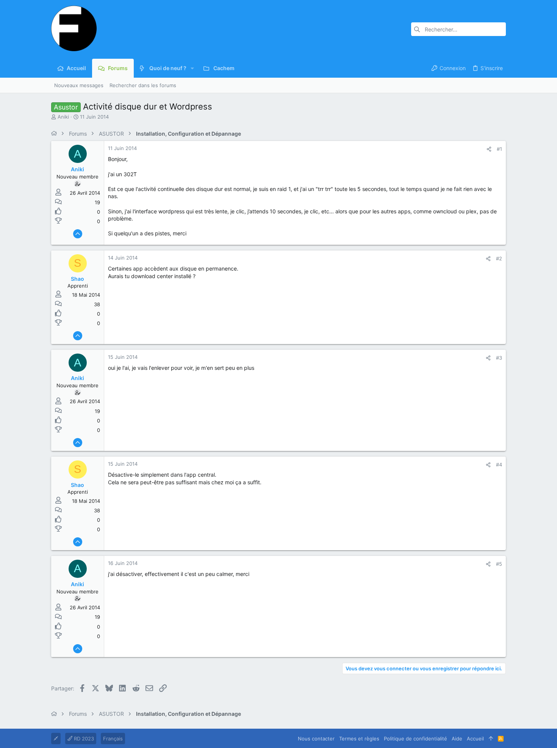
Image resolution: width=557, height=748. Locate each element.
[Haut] (491, 738)
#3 (499, 358)
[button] (192, 68)
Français (113, 738)
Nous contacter (316, 738)
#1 (499, 149)
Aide (457, 738)
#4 (499, 465)
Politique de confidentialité (415, 738)
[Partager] (489, 149)
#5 (499, 564)
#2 (499, 258)
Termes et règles (359, 738)
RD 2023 (83, 738)
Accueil (475, 738)
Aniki (63, 117)
